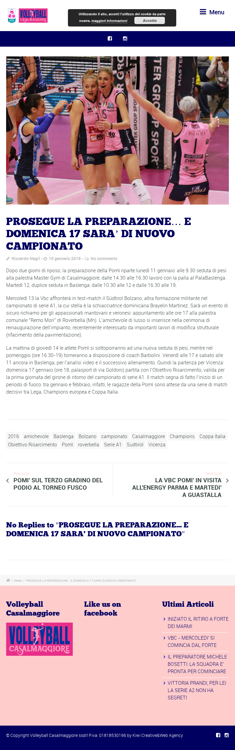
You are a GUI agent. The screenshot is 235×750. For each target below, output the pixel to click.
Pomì (67, 444)
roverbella (88, 444)
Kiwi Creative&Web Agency (157, 735)
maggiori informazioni (109, 20)
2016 (13, 436)
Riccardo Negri (26, 258)
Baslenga (64, 436)
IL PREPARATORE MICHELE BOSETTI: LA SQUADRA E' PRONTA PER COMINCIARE (197, 664)
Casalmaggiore (148, 436)
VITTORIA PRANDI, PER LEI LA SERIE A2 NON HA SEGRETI (197, 690)
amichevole (36, 436)
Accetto (150, 20)
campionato (114, 436)
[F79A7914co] (117, 130)
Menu (216, 12)
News (18, 580)
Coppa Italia (213, 436)
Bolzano (87, 436)
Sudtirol (135, 444)
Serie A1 (113, 444)
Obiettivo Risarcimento (32, 444)
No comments (104, 258)
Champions (182, 436)
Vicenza (157, 444)
